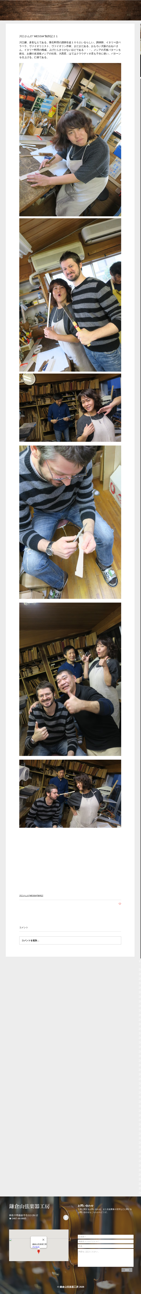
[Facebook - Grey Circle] (66, 1217)
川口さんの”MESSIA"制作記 (31, 895)
